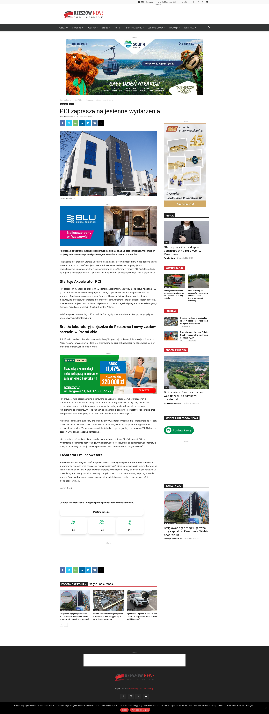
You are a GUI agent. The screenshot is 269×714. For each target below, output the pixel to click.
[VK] (95, 123)
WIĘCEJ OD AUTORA (101, 584)
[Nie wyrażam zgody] (265, 708)
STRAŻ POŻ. (76, 28)
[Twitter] (202, 2)
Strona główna (65, 100)
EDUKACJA (173, 28)
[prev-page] (61, 625)
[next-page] (66, 625)
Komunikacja (175, 268)
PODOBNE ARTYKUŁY (73, 584)
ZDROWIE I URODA (176, 350)
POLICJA (62, 28)
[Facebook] (193, 2)
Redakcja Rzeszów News (173, 539)
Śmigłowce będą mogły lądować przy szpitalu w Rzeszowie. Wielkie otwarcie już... (186, 531)
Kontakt (184, 2)
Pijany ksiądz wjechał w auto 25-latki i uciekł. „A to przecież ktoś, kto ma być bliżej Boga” (142, 616)
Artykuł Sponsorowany (172, 403)
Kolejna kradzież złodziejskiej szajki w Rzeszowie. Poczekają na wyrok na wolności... (194, 321)
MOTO (117, 28)
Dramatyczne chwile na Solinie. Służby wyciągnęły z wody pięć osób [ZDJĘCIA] (194, 335)
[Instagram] (198, 2)
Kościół (129, 610)
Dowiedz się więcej (140, 710)
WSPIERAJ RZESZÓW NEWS (182, 418)
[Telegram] (88, 123)
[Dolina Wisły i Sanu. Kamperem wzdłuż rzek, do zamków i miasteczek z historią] (186, 372)
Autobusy (168, 287)
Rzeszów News (69, 117)
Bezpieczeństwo (66, 610)
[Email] (101, 123)
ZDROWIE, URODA (155, 28)
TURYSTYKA (189, 28)
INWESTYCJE (173, 485)
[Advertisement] (158, 14)
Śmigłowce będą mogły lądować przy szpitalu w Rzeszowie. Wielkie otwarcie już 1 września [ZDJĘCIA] (74, 616)
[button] (209, 28)
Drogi (191, 287)
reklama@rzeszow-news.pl (141, 688)
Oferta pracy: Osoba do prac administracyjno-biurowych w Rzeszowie (182, 251)
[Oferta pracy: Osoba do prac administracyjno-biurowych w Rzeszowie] (186, 232)
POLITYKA (92, 28)
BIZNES (105, 28)
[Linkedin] (82, 123)
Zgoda (124, 710)
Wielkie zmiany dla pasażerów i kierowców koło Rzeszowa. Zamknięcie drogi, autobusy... (198, 296)
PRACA (170, 215)
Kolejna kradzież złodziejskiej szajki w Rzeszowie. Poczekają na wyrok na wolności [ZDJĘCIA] (108, 616)
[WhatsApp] (75, 123)
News (71, 104)
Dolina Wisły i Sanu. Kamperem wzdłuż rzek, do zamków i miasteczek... (184, 396)
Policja (171, 310)
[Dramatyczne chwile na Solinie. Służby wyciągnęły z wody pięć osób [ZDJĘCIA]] (171, 335)
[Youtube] (207, 2)
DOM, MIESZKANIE (134, 28)
